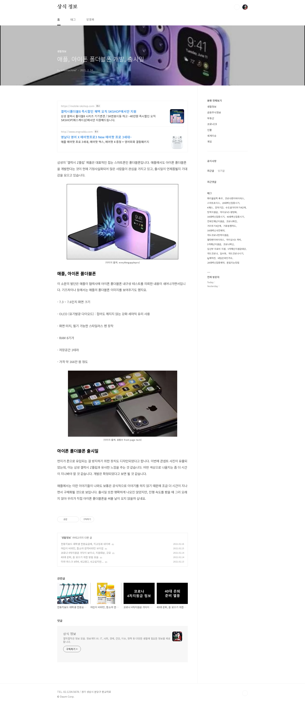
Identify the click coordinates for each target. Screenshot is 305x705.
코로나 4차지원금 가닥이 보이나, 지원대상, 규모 (86, 552)
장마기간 (219, 207)
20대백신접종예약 (216, 262)
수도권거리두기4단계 (236, 207)
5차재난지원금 (214, 244)
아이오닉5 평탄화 (228, 212)
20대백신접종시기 (230, 203)
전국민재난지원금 (215, 221)
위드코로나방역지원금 (217, 235)
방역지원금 (212, 212)
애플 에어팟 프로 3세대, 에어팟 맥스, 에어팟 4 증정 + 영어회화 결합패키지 (105, 142)
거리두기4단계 (214, 226)
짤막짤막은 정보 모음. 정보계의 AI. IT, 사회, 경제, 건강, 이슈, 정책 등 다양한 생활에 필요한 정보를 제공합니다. (116, 640)
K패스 (210, 207)
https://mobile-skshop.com (77, 106)
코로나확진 (231, 221)
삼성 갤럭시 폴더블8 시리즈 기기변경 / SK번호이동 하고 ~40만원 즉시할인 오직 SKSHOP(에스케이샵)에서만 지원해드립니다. (108, 118)
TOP (245, 693)
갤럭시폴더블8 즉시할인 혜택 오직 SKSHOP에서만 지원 (98, 111)
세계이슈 (211, 135)
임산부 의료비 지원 (216, 248)
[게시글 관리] (75, 519)
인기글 (221, 170)
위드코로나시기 (235, 253)
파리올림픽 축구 (215, 198)
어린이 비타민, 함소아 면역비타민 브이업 (82, 548)
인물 (209, 130)
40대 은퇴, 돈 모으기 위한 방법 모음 (79, 557)
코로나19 (212, 124)
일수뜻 (223, 253)
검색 (237, 7)
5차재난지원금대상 (237, 248)
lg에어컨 (211, 258)
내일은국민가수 (225, 258)
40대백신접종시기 (235, 216)
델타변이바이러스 (215, 239)
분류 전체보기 (214, 100)
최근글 (210, 170)
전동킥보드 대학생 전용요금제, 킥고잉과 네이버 (85, 544)
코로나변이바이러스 (234, 198)
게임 (209, 141)
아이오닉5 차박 (233, 239)
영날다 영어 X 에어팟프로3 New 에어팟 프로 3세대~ (96, 137)
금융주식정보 (214, 112)
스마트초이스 (213, 203)
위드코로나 (212, 253)
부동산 (210, 118)
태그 (73, 19)
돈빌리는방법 (233, 262)
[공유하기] (70, 519)
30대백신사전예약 (216, 230)
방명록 (90, 19)
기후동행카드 (229, 226)
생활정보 (66, 537)
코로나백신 (228, 244)
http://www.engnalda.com (77, 131)
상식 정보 (67, 6)
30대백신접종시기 (216, 216)
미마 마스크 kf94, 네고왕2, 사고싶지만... (82, 561)
